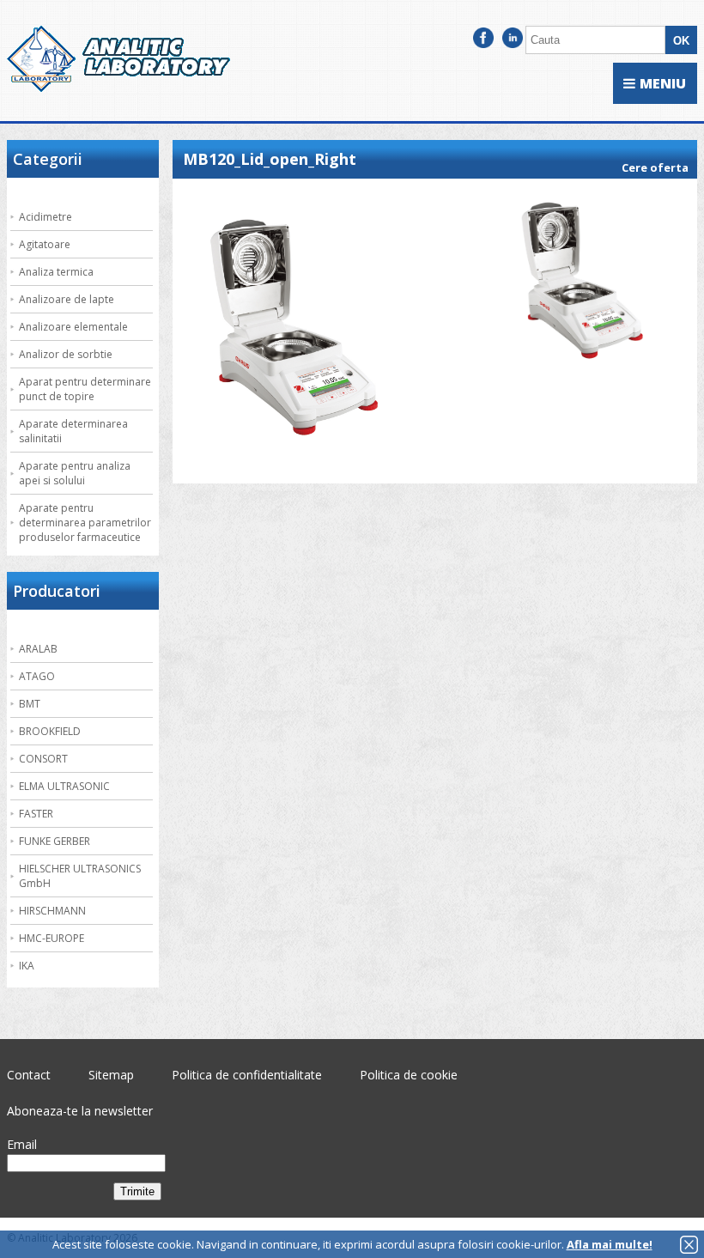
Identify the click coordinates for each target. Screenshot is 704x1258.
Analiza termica (56, 271)
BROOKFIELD (50, 731)
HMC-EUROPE (51, 938)
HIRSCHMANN (52, 910)
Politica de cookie (409, 1075)
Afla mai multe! (609, 1244)
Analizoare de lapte (66, 299)
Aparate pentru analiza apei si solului (74, 473)
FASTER (36, 813)
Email (22, 1144)
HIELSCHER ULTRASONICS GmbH (80, 875)
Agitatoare (44, 244)
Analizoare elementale (73, 326)
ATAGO (37, 676)
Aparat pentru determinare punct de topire (85, 389)
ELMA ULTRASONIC (64, 786)
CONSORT (43, 758)
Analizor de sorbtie (65, 354)
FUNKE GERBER (54, 841)
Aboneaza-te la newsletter (80, 1111)
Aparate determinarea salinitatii (73, 431)
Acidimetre (45, 217)
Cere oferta (655, 167)
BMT (29, 703)
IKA (26, 965)
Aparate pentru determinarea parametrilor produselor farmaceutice (85, 522)
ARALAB (38, 648)
